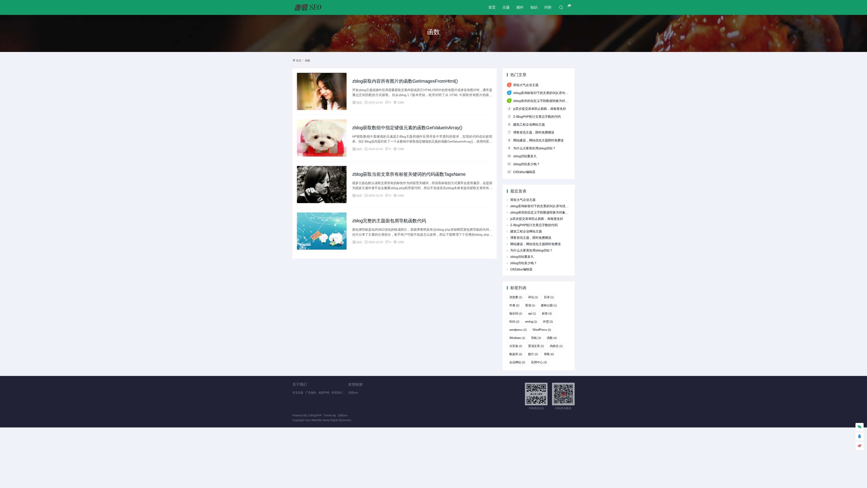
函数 (307, 60)
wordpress (518, 329)
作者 (514, 305)
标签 (547, 313)
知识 (534, 7)
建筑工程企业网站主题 (529, 124)
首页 (492, 7)
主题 (506, 7)
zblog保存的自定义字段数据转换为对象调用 (544, 101)
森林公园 (549, 305)
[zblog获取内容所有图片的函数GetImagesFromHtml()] (322, 91)
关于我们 (299, 384)
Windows (517, 338)
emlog (531, 321)
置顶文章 (536, 346)
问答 (548, 7)
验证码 (515, 313)
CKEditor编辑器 (524, 172)
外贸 (548, 321)
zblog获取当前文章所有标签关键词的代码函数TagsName (409, 174)
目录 (549, 297)
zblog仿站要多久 (525, 156)
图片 (533, 354)
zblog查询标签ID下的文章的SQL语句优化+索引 (546, 93)
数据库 (515, 354)
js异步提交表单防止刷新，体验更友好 (539, 108)
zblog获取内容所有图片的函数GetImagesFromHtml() (405, 81)
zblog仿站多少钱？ (526, 164)
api (532, 313)
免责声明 (324, 392)
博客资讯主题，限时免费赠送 (533, 132)
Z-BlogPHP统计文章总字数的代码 (537, 116)
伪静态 (556, 346)
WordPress (542, 329)
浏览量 (515, 297)
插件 (520, 7)
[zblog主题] (308, 7)
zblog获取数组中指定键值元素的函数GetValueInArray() (407, 127)
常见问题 (297, 392)
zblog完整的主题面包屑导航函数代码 (389, 220)
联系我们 (337, 392)
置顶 (530, 305)
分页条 (515, 346)
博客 (549, 354)
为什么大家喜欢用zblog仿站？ (534, 148)
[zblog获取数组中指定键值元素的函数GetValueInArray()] (322, 138)
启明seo (353, 392)
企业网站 (517, 362)
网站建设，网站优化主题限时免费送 (538, 140)
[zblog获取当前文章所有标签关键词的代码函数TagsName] (322, 184)
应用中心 (539, 362)
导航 (536, 338)
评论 (533, 297)
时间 (514, 321)
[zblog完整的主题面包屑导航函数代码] (322, 231)
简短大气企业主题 (525, 85)
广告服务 (310, 392)
